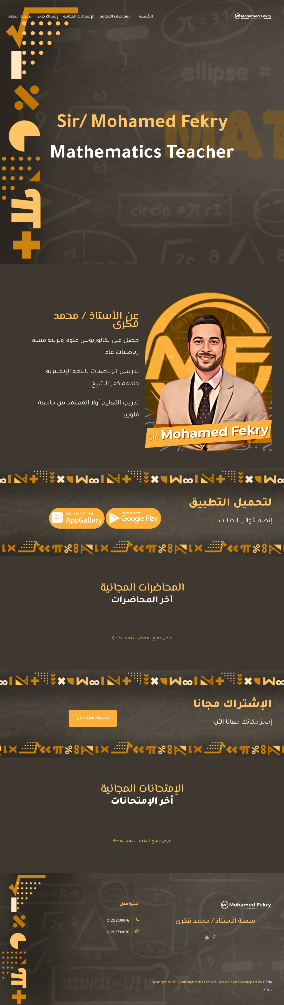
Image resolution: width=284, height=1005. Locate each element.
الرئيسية (146, 17)
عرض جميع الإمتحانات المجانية (145, 841)
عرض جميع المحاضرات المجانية (145, 638)
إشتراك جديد (47, 17)
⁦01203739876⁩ (118, 921)
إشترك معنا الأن (93, 718)
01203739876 (118, 933)
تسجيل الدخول (20, 17)
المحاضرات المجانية (115, 17)
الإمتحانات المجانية (78, 17)
